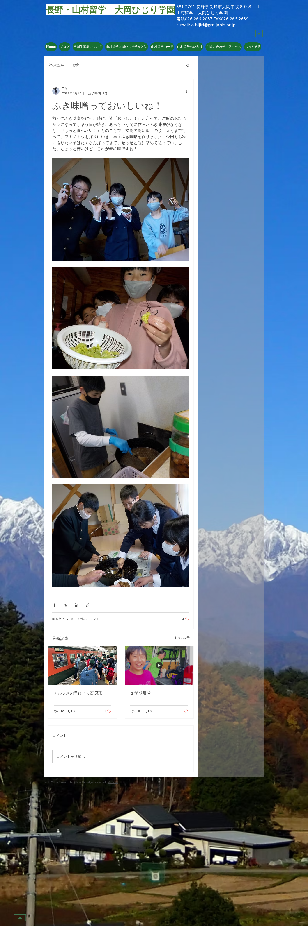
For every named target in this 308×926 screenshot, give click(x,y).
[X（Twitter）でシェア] (65, 605)
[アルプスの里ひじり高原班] (82, 665)
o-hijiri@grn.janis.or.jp (213, 25)
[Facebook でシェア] (54, 605)
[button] (126, 46)
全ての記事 (56, 65)
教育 (76, 65)
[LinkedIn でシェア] (76, 605)
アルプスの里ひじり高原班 (78, 693)
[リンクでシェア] (87, 605)
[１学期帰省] (159, 665)
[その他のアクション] (186, 91)
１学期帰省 (140, 693)
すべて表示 (182, 638)
